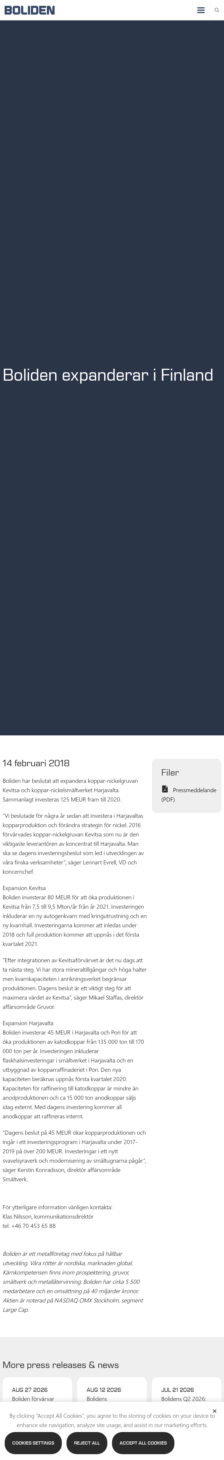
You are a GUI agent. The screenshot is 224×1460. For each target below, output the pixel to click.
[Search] (217, 10)
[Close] (214, 1411)
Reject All (87, 1443)
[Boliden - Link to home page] (30, 10)
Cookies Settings (33, 1443)
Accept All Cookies (143, 1443)
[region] (112, 1431)
